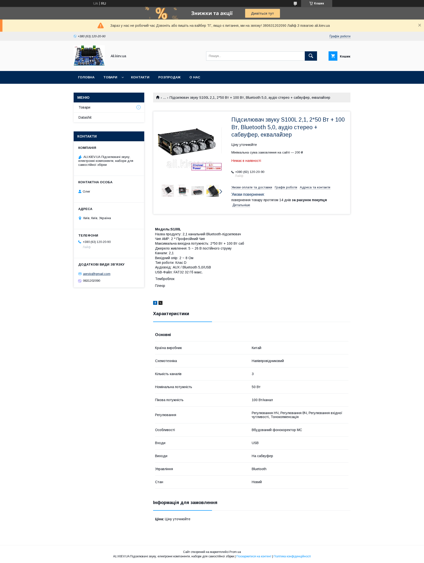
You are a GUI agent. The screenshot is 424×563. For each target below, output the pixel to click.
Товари (110, 77)
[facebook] (155, 304)
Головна (86, 77)
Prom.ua (235, 552)
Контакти (140, 77)
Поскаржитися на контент (253, 556)
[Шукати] (311, 56)
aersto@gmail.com (96, 274)
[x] (160, 304)
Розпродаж (169, 77)
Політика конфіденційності (292, 556)
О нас (194, 77)
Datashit (85, 117)
